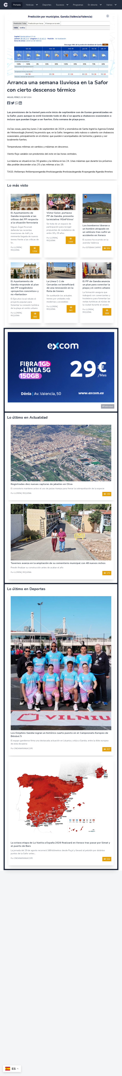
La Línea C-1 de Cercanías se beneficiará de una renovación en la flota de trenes (60, 286)
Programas (78, 4)
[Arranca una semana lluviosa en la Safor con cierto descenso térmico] (8, 103)
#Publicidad (107, 406)
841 (71, 310)
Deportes (47, 4)
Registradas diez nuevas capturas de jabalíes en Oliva (41, 484)
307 (108, 749)
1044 (70, 241)
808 (107, 313)
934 (108, 248)
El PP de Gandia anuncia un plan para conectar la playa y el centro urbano (96, 285)
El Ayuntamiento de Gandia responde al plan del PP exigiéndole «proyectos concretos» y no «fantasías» (25, 288)
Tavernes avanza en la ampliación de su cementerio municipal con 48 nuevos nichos (58, 563)
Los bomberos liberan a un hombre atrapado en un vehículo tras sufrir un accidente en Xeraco (96, 230)
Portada (17, 4)
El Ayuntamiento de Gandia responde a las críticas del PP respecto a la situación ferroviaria (24, 217)
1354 (34, 251)
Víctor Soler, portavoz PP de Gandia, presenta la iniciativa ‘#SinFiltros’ (60, 216)
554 (108, 859)
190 (108, 494)
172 (108, 573)
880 (35, 316)
